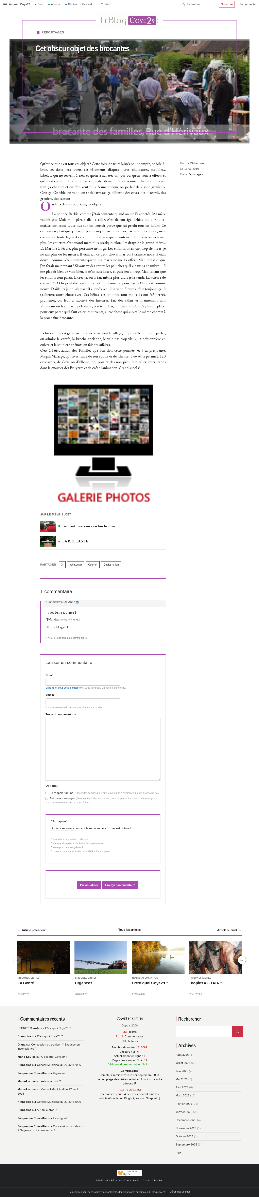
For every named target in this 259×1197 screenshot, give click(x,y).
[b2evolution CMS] (129, 1173)
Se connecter (248, 4)
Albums (56, 4)
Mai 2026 (182, 1079)
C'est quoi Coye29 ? (150, 983)
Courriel (92, 564)
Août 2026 (182, 1054)
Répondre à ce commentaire (71, 638)
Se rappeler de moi (62, 792)
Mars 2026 (182, 1095)
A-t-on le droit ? (51, 1081)
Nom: (49, 675)
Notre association (145, 978)
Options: (52, 785)
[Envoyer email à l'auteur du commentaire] (77, 602)
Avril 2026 (182, 1087)
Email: (50, 694)
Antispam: (59, 821)
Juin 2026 (182, 1071)
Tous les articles (129, 929)
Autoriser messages (62, 798)
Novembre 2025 (186, 1128)
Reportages (52, 32)
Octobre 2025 (184, 1136)
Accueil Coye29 (19, 4)
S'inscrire (227, 4)
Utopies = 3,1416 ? (205, 983)
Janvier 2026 (184, 1111)
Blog (40, 4)
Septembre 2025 (186, 1144)
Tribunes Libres (28, 978)
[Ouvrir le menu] (4, 4)
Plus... (180, 1152)
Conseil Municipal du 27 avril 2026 (59, 1064)
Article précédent (34, 930)
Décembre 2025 (186, 1120)
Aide (136, 1180)
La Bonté (26, 983)
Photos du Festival (80, 4)
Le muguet (60, 1118)
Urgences (83, 983)
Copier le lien (111, 564)
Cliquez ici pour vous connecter (64, 687)
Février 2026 (184, 1103)
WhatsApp (76, 564)
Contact (106, 4)
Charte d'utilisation (153, 1180)
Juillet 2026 (183, 1062)
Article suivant (227, 930)
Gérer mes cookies (180, 1191)
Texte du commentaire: (61, 714)
